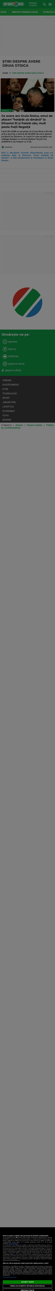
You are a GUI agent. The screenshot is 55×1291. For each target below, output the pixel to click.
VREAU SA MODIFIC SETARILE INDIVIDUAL (27, 1286)
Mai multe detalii (13, 1243)
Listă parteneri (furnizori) (9, 1277)
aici (14, 1254)
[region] (27, 1259)
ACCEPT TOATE (27, 1282)
